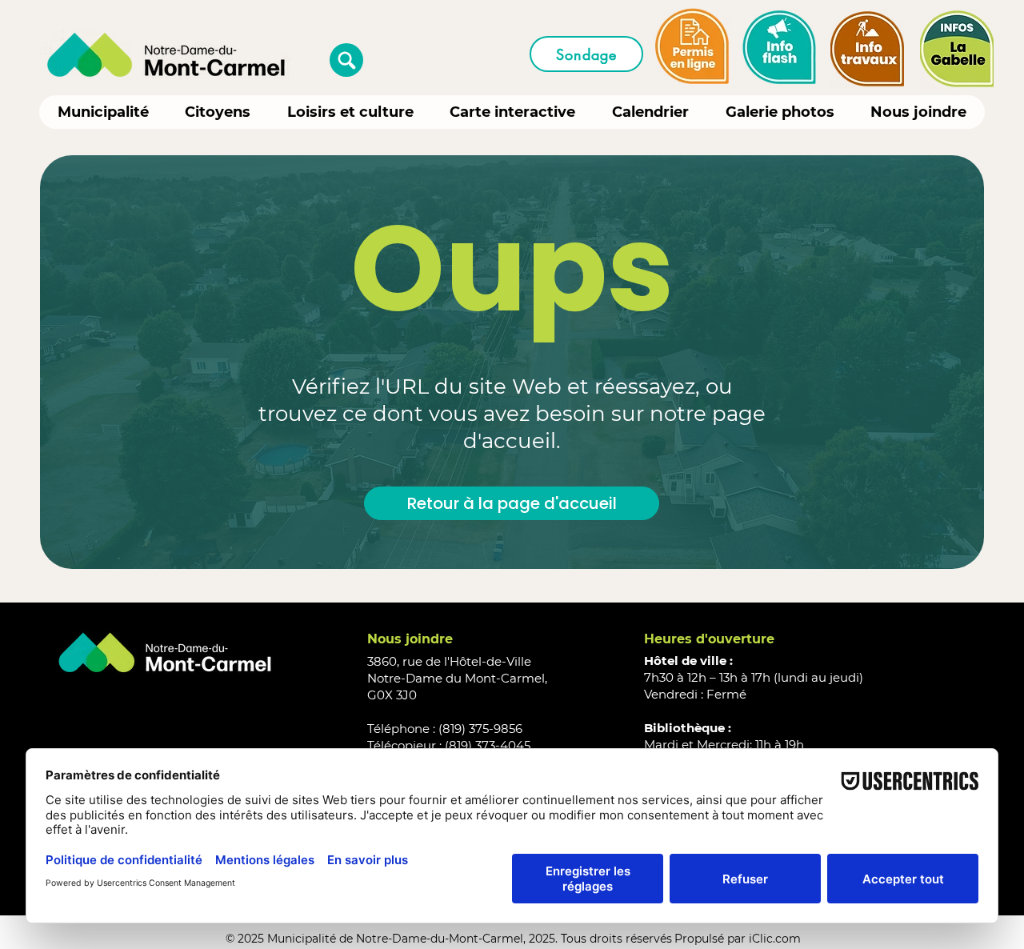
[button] (346, 60)
